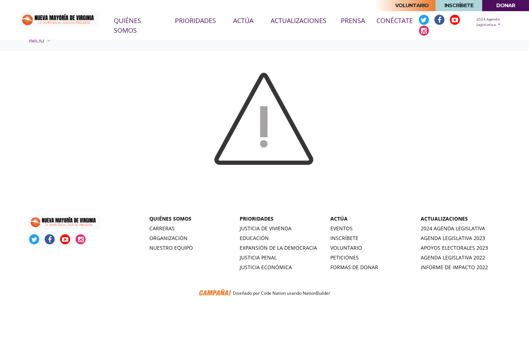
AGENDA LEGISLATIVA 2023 (453, 238)
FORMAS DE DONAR (354, 267)
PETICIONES (344, 257)
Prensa (353, 20)
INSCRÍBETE (344, 238)
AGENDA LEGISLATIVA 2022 (453, 257)
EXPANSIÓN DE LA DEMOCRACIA (278, 247)
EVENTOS (341, 228)
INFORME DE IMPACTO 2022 (454, 267)
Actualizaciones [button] (298, 20)
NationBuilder (316, 293)
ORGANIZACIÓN (168, 238)
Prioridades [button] (195, 20)
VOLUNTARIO (346, 247)
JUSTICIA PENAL (258, 257)
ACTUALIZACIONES (444, 218)
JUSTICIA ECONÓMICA (266, 267)
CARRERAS (162, 228)
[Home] (59, 20)
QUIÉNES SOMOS (170, 218)
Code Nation (273, 293)
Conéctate (394, 20)
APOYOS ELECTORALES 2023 (454, 247)
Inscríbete (458, 5)
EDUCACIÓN (254, 238)
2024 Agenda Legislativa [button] (488, 22)
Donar (505, 5)
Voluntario (412, 5)
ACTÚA (339, 218)
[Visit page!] (425, 19)
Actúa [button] (243, 20)
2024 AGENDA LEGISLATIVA (453, 228)
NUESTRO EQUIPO (171, 247)
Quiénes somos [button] (127, 25)
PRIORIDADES (256, 218)
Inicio (36, 40)
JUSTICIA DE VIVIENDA (265, 228)
